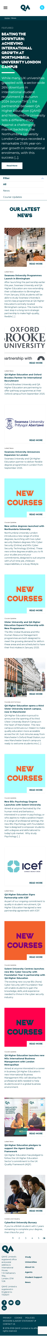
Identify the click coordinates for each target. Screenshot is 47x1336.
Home (7, 18)
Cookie (18, 1318)
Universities (31, 1262)
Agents (28, 1272)
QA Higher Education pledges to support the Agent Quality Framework (22, 1148)
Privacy (7, 1318)
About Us (29, 1267)
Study (28, 1257)
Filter (6, 178)
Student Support (33, 1277)
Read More (12, 166)
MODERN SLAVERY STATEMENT (18, 1321)
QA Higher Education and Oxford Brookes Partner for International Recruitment (23, 377)
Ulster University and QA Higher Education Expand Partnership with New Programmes (24, 625)
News (6, 190)
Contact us (9, 1324)
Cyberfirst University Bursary (20, 1222)
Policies (30, 1318)
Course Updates (12, 197)
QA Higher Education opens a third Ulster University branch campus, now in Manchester (24, 708)
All (4, 184)
